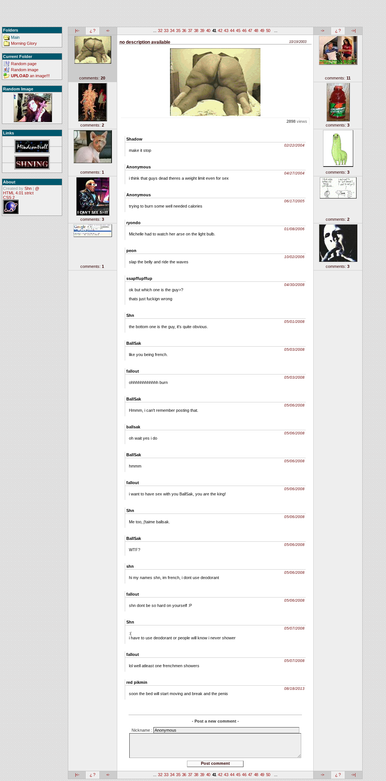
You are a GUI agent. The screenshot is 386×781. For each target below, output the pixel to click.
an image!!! (30, 75)
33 (166, 30)
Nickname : (142, 730)
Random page (24, 63)
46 (244, 30)
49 (262, 30)
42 (220, 30)
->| (353, 30)
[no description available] (32, 108)
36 (184, 30)
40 (208, 30)
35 (178, 30)
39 (202, 30)
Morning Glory (24, 43)
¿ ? (92, 30)
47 (250, 30)
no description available (144, 42)
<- (108, 30)
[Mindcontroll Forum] (32, 146)
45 (238, 30)
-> (322, 30)
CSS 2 (9, 197)
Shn (28, 188)
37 (190, 30)
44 (232, 30)
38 (196, 30)
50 (268, 30)
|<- (77, 30)
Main (15, 37)
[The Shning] (32, 163)
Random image (24, 69)
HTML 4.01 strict (18, 193)
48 (256, 30)
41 (214, 30)
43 (226, 30)
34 (172, 30)
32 (160, 30)
